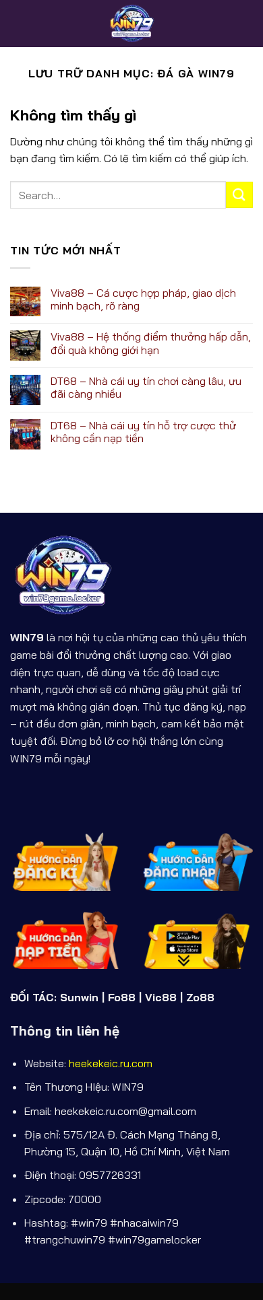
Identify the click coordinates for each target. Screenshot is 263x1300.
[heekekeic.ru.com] (131, 23)
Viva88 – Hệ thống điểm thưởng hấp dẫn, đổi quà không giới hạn (151, 343)
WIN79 (27, 637)
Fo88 (122, 997)
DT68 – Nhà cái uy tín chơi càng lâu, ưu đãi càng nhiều (146, 387)
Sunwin (79, 997)
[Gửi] (239, 195)
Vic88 (161, 997)
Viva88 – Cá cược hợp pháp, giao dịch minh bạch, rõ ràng (143, 299)
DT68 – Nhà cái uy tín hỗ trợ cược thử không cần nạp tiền (143, 432)
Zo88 (200, 997)
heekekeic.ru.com (110, 1063)
